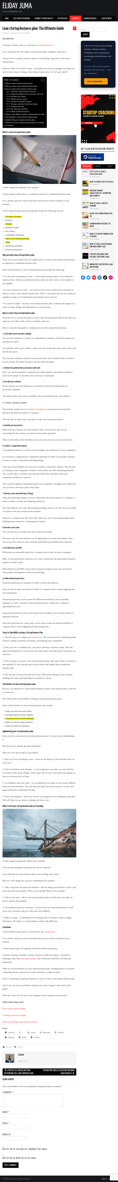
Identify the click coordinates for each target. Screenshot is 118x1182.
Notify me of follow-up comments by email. (25, 1149)
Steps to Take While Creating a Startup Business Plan (25, 114)
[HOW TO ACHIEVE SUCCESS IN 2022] (85, 183)
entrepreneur (50, 932)
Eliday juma (17, 6)
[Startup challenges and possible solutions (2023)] (85, 256)
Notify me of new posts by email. (20, 1158)
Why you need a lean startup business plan (21, 86)
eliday (28, 33)
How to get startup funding (14, 1008)
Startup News (106, 19)
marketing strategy (27, 958)
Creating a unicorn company (14, 1015)
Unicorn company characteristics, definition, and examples (100, 193)
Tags (110, 166)
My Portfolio (62, 19)
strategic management (37, 409)
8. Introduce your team (16, 106)
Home (7, 19)
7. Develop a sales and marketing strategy (23, 104)
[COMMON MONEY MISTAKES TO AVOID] (85, 225)
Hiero (104, 1179)
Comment (8, 1092)
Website (7, 1134)
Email (6, 1123)
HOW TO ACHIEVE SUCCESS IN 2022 (101, 182)
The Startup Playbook (21, 19)
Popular (86, 166)
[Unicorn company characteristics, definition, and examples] (85, 192)
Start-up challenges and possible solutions (20, 1022)
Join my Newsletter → (96, 81)
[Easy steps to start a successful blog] (85, 173)
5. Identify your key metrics (18, 99)
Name (6, 1112)
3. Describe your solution (17, 96)
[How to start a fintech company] (85, 205)
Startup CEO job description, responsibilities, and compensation (18, 1071)
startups (20, 1047)
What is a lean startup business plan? (19, 83)
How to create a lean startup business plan (21, 89)
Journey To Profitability (43, 19)
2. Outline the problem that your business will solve (26, 94)
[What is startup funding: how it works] (85, 235)
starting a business (45, 45)
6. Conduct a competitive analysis (20, 101)
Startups (75, 19)
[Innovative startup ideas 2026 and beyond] (85, 266)
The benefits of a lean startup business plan (21, 117)
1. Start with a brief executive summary (22, 91)
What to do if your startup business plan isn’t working (25, 123)
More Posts (22, 1061)
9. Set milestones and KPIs (18, 109)
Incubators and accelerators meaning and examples (59, 1071)
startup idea (37, 637)
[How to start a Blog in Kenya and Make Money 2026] (85, 246)
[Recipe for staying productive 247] (85, 215)
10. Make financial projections (19, 111)
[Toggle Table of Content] (41, 80)
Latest (98, 166)
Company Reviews (90, 19)
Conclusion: (10, 125)
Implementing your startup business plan (20, 120)
